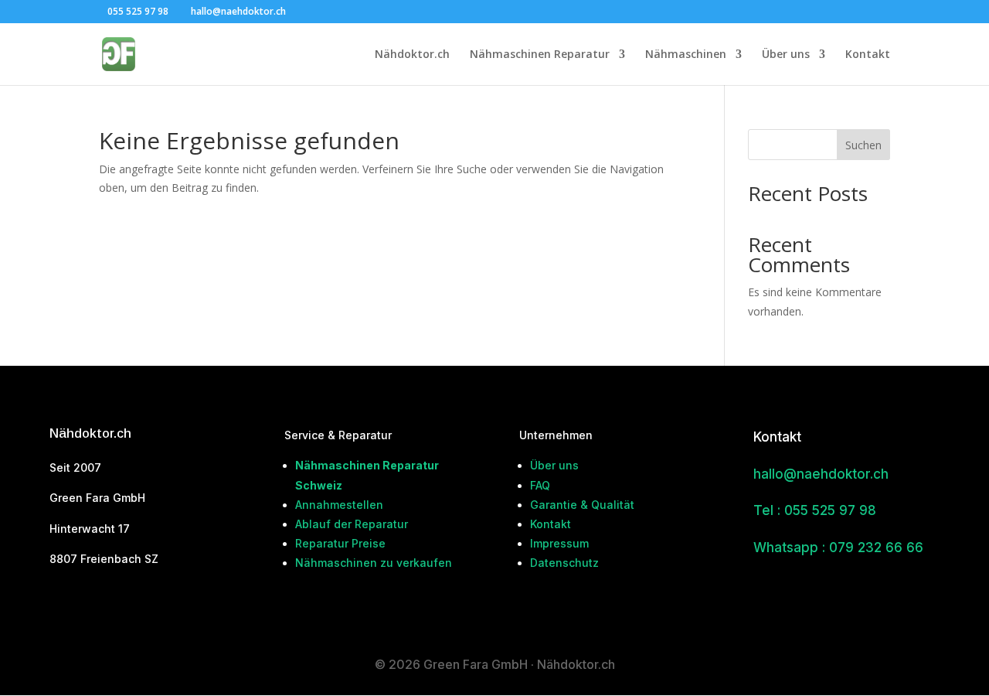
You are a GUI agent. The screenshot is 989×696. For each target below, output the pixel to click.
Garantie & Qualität (582, 504)
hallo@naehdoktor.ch (821, 474)
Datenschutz (564, 562)
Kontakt (867, 55)
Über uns (786, 55)
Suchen (863, 145)
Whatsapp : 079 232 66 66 (838, 547)
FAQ (540, 485)
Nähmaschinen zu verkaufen (373, 562)
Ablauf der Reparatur (351, 524)
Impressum (559, 543)
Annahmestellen (339, 504)
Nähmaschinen (685, 55)
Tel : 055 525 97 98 (814, 510)
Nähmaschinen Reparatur (540, 55)
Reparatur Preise (340, 543)
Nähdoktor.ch (412, 55)
